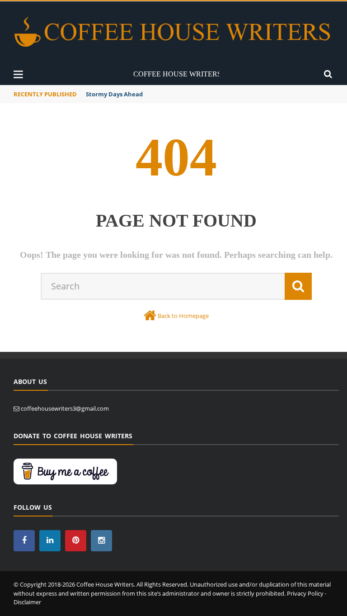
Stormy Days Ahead (114, 94)
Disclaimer (27, 602)
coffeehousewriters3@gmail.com (65, 408)
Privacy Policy (305, 593)
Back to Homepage (183, 316)
